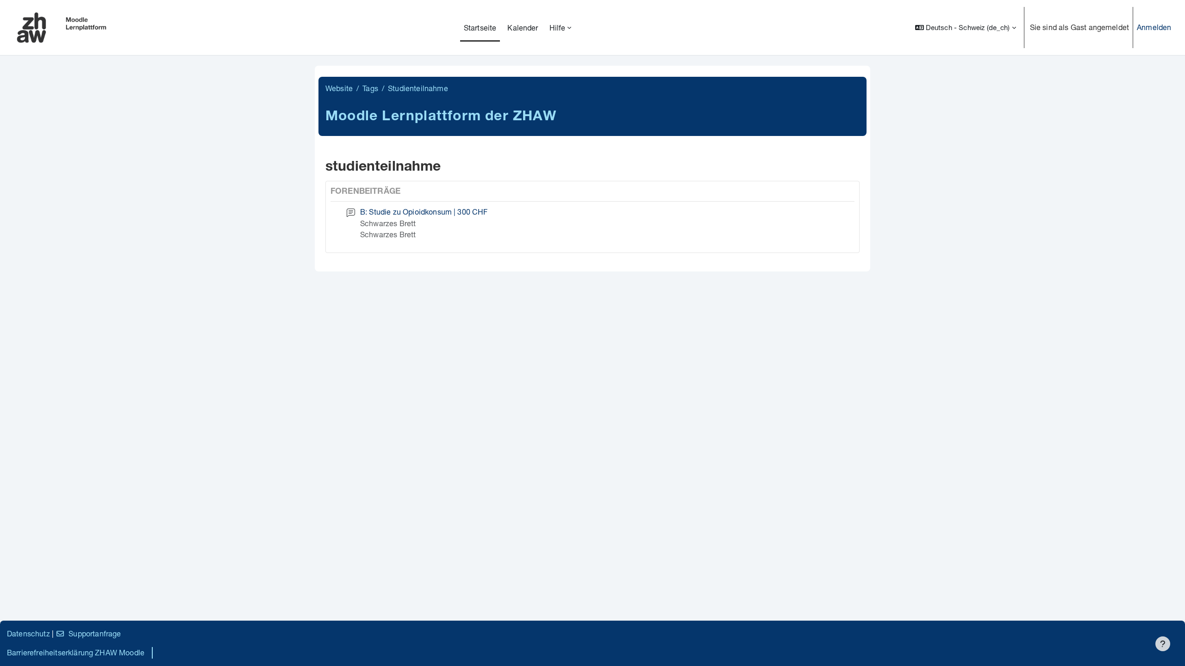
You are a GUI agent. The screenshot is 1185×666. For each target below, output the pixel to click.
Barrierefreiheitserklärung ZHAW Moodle (75, 652)
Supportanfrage (95, 633)
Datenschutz (28, 633)
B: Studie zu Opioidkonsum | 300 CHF (424, 211)
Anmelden (1154, 27)
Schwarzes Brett (388, 223)
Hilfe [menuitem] (557, 27)
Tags (370, 88)
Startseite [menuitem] (480, 27)
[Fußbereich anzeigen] (1162, 643)
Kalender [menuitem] (522, 27)
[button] (965, 27)
